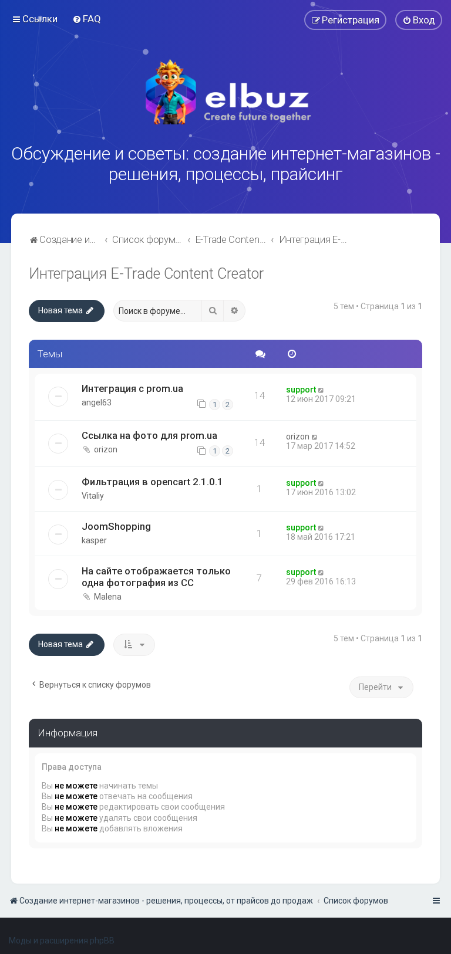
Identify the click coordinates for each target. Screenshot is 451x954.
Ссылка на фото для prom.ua (149, 435)
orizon (105, 449)
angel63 (97, 402)
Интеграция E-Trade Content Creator (146, 273)
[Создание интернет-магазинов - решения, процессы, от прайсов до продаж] (225, 92)
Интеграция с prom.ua (132, 388)
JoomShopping (116, 526)
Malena (108, 596)
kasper (94, 540)
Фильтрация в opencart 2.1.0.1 (152, 482)
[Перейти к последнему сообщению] (321, 389)
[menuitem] (86, 19)
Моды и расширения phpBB (62, 940)
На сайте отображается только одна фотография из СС (156, 576)
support (301, 389)
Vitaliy (93, 495)
